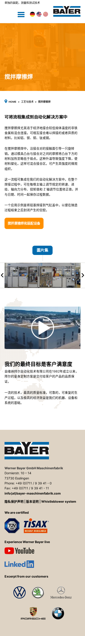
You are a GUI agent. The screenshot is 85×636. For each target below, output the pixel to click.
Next (83, 275)
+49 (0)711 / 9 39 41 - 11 (30, 488)
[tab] (42, 253)
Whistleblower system (58, 501)
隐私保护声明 (14, 501)
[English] (38, 14)
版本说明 (32, 501)
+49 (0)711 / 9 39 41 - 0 (34, 483)
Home (12, 101)
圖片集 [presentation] (42, 250)
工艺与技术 (27, 101)
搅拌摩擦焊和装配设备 (24, 223)
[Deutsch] (32, 14)
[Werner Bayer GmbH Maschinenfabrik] (66, 11)
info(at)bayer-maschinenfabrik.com (33, 493)
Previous (2, 275)
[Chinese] (45, 14)
